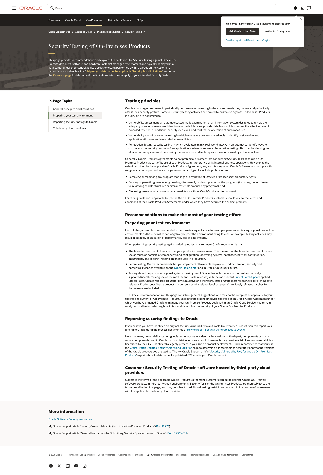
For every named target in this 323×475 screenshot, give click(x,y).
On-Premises (94, 20)
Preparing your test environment (73, 115)
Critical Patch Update (247, 277)
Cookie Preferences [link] (106, 454)
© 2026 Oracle (55, 454)
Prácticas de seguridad (108, 31)
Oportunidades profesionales (160, 454)
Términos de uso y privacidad (81, 454)
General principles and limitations (73, 109)
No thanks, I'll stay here (277, 31)
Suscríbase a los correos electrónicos (192, 454)
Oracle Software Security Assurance (70, 419)
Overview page (62, 75)
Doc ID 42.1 (162, 426)
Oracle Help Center (186, 267)
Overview (54, 20)
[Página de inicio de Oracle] (31, 8)
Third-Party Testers (119, 20)
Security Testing (133, 31)
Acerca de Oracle (83, 31)
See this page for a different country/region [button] (248, 40)
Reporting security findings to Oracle (75, 122)
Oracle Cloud (73, 20)
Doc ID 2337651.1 (177, 433)
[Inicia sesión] (302, 8)
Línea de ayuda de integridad (225, 454)
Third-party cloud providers (69, 128)
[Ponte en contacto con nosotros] (309, 8)
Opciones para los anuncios (130, 454)
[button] (14, 8)
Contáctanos (247, 454)
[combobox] (161, 8)
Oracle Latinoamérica (59, 31)
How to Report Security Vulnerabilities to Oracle (216, 329)
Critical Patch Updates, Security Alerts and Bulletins (161, 347)
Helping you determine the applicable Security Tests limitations (124, 71)
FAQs (139, 20)
